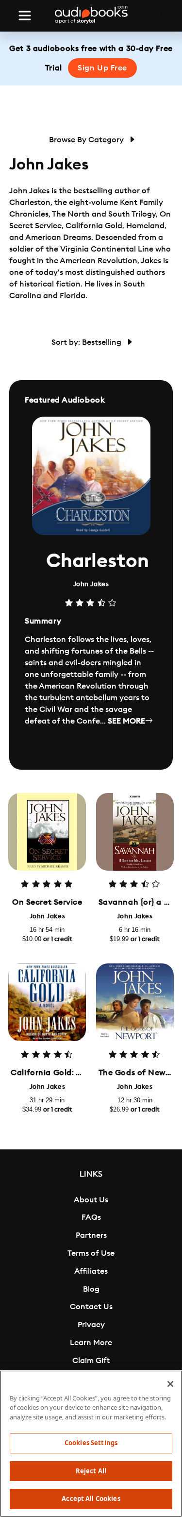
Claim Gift (91, 1361)
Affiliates (91, 1271)
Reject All (91, 1470)
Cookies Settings (91, 1442)
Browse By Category (87, 140)
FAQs (91, 1217)
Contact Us (91, 1307)
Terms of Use (91, 1253)
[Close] (170, 1384)
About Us (91, 1200)
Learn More (91, 1343)
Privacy (91, 1325)
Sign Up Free (102, 68)
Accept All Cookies (91, 1498)
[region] (91, 1443)
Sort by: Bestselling (87, 342)
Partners (91, 1235)
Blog (91, 1289)
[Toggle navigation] (25, 15)
